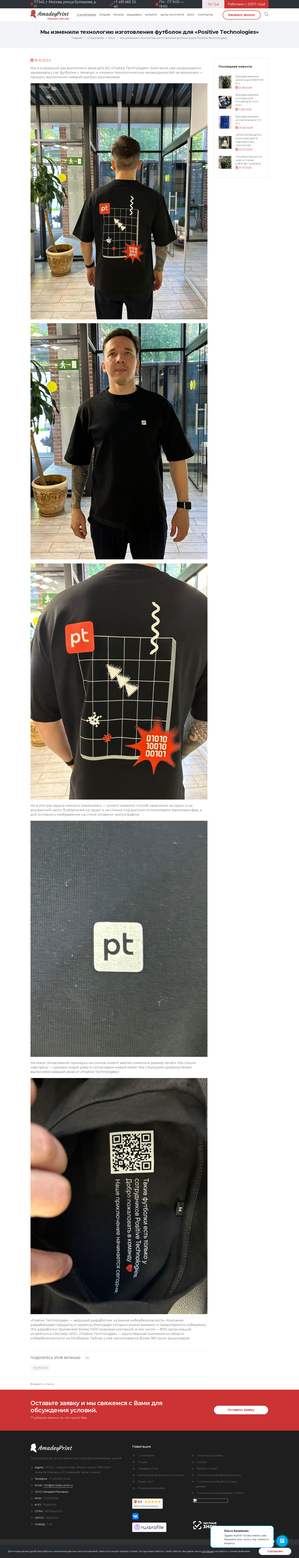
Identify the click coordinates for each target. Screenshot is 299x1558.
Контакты (205, 14)
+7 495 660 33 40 (60, 1478)
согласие (208, 1551)
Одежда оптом (148, 1468)
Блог (191, 14)
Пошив (104, 14)
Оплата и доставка (210, 1455)
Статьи (201, 1462)
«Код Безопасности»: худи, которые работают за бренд (249, 160)
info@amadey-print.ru (58, 1485)
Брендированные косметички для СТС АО (248, 120)
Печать (118, 14)
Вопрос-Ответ (207, 1468)
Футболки (40, 1367)
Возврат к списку (42, 1384)
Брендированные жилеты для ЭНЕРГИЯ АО (249, 80)
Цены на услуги (172, 14)
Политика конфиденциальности (219, 1475)
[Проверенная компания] (159, 1526)
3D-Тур (213, 4)
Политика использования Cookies (220, 1492)
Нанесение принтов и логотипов (160, 1475)
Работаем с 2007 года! (246, 4)
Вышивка (134, 14)
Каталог (151, 14)
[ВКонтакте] (87, 1357)
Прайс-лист (146, 1481)
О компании (86, 14)
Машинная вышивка (151, 1488)
